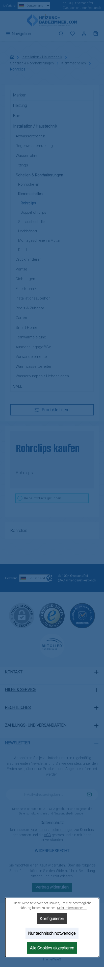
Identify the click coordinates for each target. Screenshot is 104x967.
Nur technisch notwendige (52, 933)
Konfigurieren (52, 918)
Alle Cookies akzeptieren (52, 948)
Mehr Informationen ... (71, 908)
